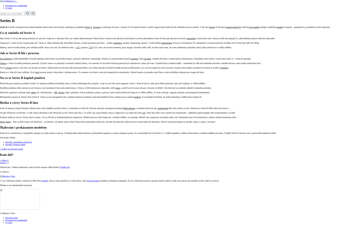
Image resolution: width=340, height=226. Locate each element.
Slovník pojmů (11, 218)
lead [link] (37, 72)
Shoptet (45, 181)
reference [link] (224, 68)
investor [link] (8, 68)
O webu (8, 8)
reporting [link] (134, 59)
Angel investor (93, 181)
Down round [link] (5, 122)
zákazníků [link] (191, 38)
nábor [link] (33, 92)
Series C (4, 163)
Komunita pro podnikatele (16, 6)
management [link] (167, 43)
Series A (5, 160)
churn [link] (117, 88)
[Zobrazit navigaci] (17, 1)
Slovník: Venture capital (15, 144)
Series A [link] (88, 27)
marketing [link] (117, 43)
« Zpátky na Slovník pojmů (11, 149)
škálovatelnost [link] (129, 108)
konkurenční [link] (163, 108)
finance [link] (61, 92)
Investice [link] (97, 27)
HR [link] (55, 92)
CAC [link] (78, 47)
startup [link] (212, 27)
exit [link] (143, 113)
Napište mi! (65, 167)
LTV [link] (91, 47)
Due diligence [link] (6, 59)
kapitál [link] (279, 27)
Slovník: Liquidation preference (18, 142)
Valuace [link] (3, 63)
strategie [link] (137, 97)
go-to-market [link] (254, 27)
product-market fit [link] (233, 27)
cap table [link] (147, 59)
